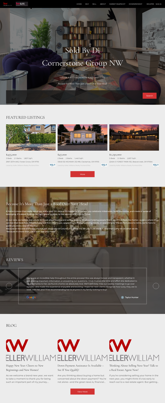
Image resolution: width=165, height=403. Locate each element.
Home (79, 4)
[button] (150, 96)
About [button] (103, 4)
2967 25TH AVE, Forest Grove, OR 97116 (22, 162)
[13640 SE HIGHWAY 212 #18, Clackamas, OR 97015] (82, 137)
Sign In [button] (158, 4)
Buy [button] (87, 4)
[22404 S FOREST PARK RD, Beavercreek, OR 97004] (134, 137)
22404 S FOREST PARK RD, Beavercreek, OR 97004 (130, 162)
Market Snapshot (117, 4)
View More (82, 392)
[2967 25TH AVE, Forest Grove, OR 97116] (31, 137)
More (82, 174)
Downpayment (135, 4)
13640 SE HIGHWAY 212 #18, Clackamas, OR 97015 (78, 162)
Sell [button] (94, 4)
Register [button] (150, 4)
